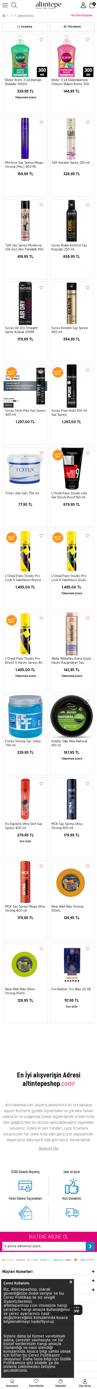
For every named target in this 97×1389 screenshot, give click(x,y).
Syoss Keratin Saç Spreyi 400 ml (69, 330)
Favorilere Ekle (41, 39)
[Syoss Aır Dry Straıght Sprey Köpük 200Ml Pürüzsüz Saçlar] (25, 303)
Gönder (90, 1246)
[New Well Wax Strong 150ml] (71, 882)
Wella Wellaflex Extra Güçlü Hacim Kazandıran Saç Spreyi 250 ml (71, 661)
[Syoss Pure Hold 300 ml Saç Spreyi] (71, 386)
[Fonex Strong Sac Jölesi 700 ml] (25, 716)
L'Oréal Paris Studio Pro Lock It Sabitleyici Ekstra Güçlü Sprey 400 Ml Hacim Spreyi (24, 578)
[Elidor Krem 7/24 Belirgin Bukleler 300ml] (25, 55)
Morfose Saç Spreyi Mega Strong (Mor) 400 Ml (24, 164)
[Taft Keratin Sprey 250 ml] (71, 138)
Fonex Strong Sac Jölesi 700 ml (23, 743)
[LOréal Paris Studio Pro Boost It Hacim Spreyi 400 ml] (25, 634)
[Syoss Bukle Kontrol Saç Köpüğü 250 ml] (71, 220)
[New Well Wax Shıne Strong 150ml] (25, 964)
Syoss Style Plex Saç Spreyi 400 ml (25, 412)
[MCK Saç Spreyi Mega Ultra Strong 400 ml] (25, 882)
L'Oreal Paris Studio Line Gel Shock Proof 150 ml (69, 495)
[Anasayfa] (7, 15)
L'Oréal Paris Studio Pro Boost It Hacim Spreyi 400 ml (24, 661)
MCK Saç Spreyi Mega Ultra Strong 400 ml (25, 908)
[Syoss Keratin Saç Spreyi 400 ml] (71, 303)
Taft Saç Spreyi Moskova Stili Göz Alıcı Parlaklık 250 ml (24, 247)
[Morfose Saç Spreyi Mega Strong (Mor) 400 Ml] (25, 138)
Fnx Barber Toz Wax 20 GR (71, 989)
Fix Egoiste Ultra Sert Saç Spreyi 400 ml (23, 826)
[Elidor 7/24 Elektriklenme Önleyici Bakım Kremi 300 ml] (71, 55)
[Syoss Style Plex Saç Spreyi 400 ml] (25, 386)
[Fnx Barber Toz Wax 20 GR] (71, 964)
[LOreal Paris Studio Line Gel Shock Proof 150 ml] (71, 468)
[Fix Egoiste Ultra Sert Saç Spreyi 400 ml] (25, 799)
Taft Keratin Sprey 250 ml (70, 162)
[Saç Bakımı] (11, 15)
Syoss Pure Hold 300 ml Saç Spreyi (69, 412)
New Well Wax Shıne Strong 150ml (20, 991)
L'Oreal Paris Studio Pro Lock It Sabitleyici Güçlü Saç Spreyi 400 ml (68, 578)
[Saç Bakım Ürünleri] (15, 15)
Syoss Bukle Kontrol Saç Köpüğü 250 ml (69, 247)
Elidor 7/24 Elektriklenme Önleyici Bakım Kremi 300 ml (70, 82)
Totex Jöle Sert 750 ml (22, 493)
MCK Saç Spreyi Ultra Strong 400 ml (66, 826)
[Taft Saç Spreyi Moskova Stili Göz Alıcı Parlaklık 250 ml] (25, 220)
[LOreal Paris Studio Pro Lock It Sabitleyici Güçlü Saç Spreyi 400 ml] (71, 551)
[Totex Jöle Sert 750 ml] (25, 468)
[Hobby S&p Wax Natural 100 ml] (71, 716)
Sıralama (26, 26)
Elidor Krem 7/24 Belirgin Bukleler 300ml (23, 82)
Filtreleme (74, 26)
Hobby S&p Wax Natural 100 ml (69, 743)
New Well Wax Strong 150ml (67, 908)
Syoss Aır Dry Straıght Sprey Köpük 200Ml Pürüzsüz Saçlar (21, 330)
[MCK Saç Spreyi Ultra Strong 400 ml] (71, 799)
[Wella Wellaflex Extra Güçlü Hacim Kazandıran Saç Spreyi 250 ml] (71, 634)
